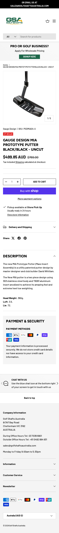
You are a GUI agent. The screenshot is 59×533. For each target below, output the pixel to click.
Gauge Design (9, 129)
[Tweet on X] (13, 238)
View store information (18, 214)
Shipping (19, 162)
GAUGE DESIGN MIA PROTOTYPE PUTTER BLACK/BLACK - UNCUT (28, 67)
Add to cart (39, 181)
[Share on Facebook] (19, 238)
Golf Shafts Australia (17, 525)
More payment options (29, 198)
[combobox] (29, 36)
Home (5, 65)
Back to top (29, 398)
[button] (47, 21)
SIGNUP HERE (29, 56)
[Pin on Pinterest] (25, 238)
